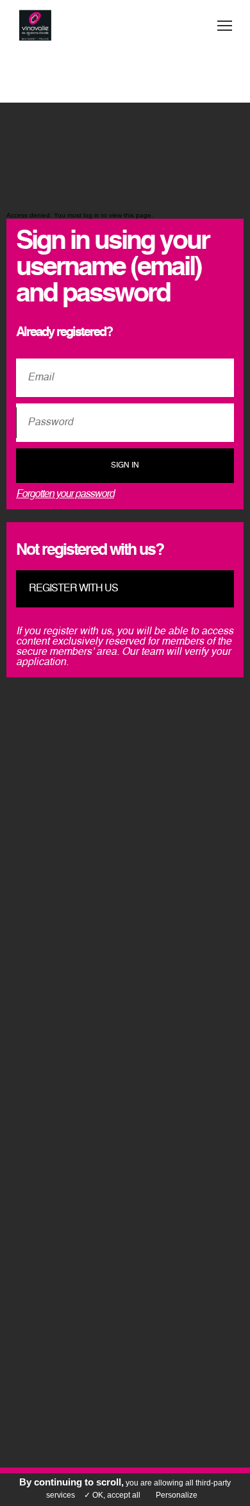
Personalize (176, 1495)
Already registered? (64, 332)
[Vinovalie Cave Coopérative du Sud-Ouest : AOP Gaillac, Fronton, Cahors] (35, 26)
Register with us (73, 589)
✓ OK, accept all (112, 1495)
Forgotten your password (65, 494)
